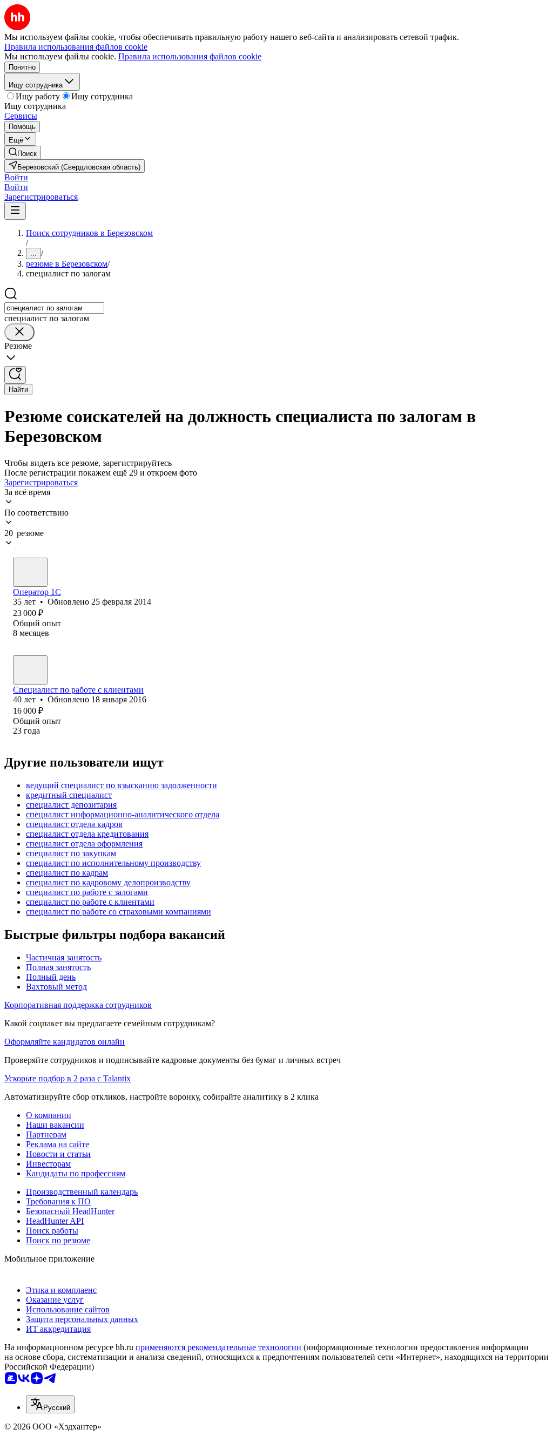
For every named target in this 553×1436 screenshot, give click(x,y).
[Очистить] (19, 332)
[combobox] (54, 308)
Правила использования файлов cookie (189, 56)
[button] (16, 177)
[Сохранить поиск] (15, 375)
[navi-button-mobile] (15, 211)
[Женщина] (30, 572)
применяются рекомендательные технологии (218, 1347)
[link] (22, 152)
